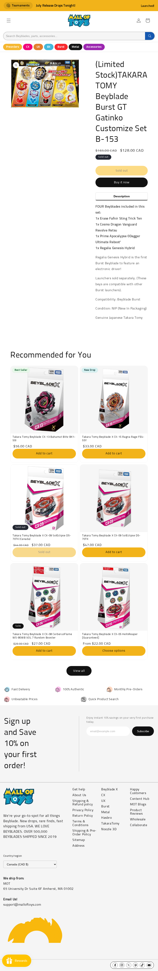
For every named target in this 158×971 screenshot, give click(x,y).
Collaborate (138, 825)
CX (27, 47)
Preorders (12, 47)
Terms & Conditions (80, 823)
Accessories (94, 47)
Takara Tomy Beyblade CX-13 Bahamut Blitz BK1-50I (44, 439)
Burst (61, 47)
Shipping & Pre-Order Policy (84, 832)
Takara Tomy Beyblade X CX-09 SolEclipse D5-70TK (111, 537)
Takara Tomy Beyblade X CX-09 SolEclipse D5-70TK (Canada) (42, 537)
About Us (79, 795)
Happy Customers (138, 791)
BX (48, 47)
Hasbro (106, 817)
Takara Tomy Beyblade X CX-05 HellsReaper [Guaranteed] (110, 636)
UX (38, 47)
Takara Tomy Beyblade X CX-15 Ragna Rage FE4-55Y (113, 439)
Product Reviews (136, 811)
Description (122, 196)
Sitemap (78, 840)
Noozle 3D (108, 829)
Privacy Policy (82, 810)
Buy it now (121, 182)
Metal (75, 47)
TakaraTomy (110, 823)
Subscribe (143, 731)
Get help (78, 789)
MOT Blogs (138, 804)
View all (79, 670)
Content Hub (139, 798)
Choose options (113, 650)
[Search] (150, 36)
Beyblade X (109, 789)
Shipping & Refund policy (82, 802)
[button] (8, 20)
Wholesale (137, 819)
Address (78, 845)
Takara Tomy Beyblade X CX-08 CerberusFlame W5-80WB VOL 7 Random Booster (42, 636)
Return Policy (82, 815)
